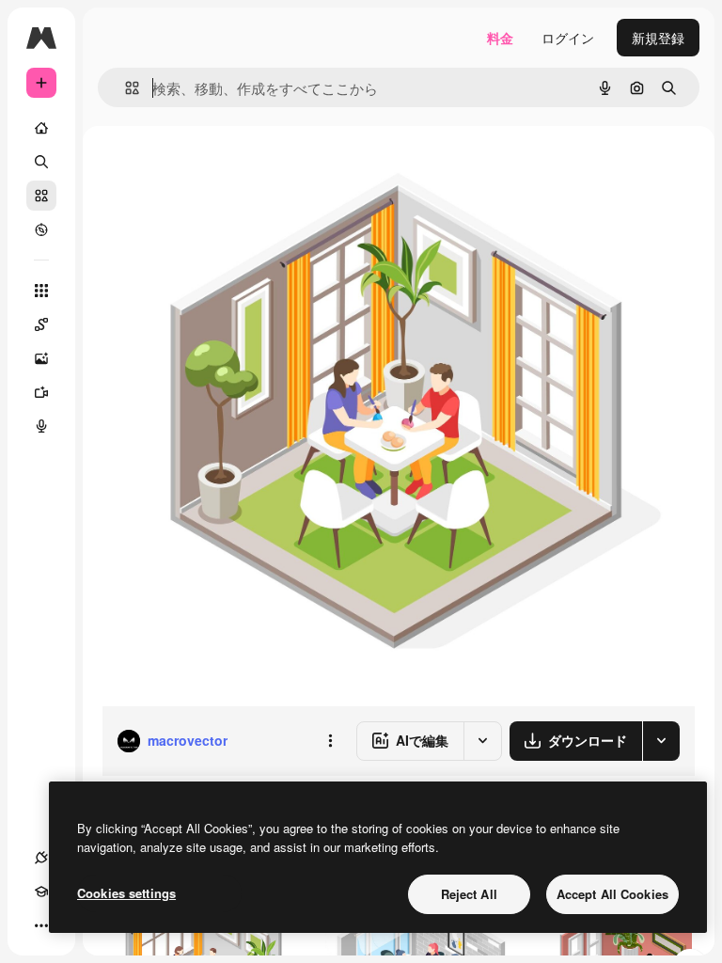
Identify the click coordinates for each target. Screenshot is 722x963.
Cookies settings (126, 893)
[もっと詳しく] (41, 229)
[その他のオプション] (330, 741)
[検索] (41, 162)
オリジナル (231, 169)
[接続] (41, 858)
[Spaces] (41, 324)
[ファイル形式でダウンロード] (661, 741)
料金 (500, 37)
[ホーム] (41, 128)
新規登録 (658, 37)
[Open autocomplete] (124, 88)
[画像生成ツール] (41, 358)
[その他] (41, 925)
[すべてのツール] (41, 291)
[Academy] (41, 891)
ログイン (568, 37)
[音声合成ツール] (41, 426)
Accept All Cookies (612, 894)
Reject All (469, 894)
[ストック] (41, 196)
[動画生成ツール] (41, 392)
